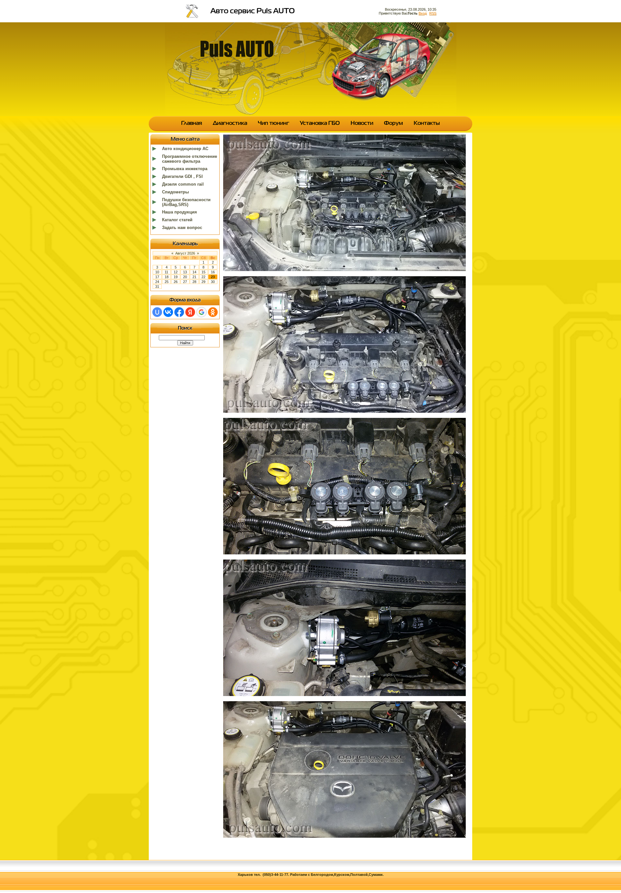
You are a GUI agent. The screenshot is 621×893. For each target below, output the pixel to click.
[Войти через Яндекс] (190, 312)
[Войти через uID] (157, 312)
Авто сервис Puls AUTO (253, 11)
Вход (423, 13)
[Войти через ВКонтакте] (168, 312)
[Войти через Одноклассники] (213, 312)
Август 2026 (185, 253)
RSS (432, 13)
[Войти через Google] (201, 312)
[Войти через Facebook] (179, 312)
